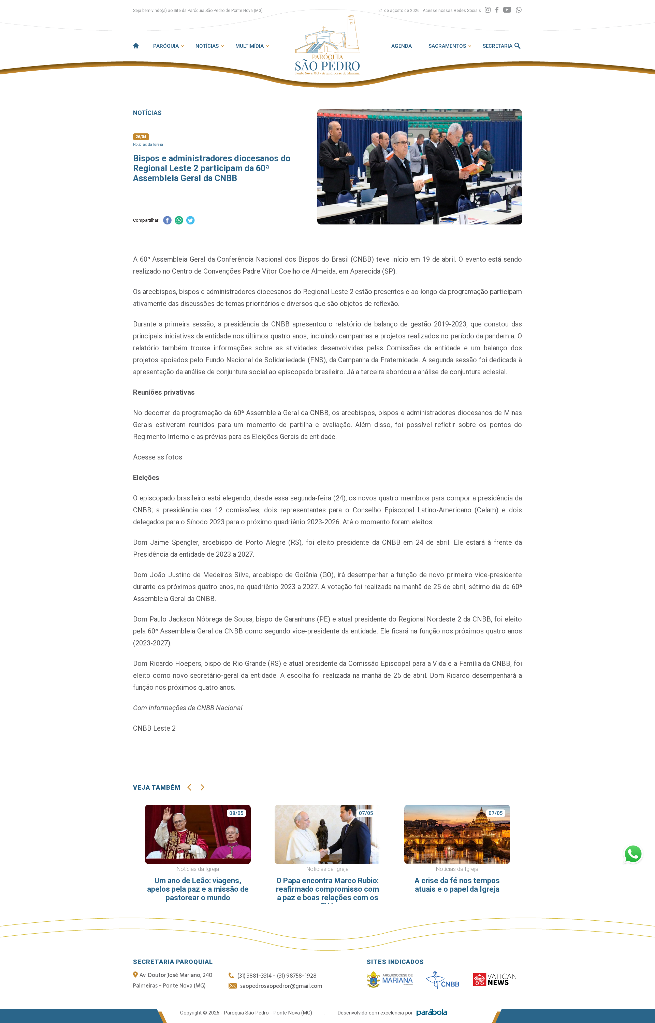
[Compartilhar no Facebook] (167, 221)
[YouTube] (507, 10)
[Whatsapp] (518, 10)
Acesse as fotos (157, 457)
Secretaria (497, 46)
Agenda (401, 46)
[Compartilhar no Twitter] (190, 221)
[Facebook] (497, 10)
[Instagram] (487, 10)
